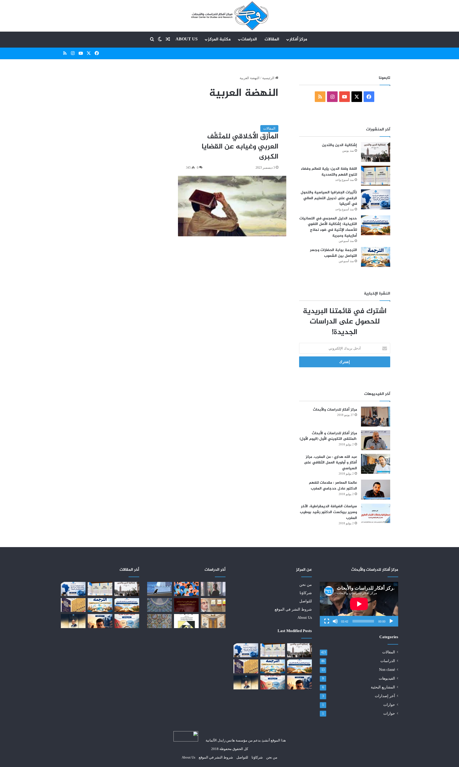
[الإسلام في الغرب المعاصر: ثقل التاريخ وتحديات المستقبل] (159, 605)
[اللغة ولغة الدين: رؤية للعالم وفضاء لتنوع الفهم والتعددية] (375, 176)
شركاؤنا (306, 593)
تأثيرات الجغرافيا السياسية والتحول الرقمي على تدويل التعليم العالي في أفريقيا (329, 198)
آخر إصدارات (385, 696)
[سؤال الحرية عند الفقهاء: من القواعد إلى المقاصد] (213, 621)
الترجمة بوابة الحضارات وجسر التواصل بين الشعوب (333, 253)
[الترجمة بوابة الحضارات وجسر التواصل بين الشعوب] (375, 257)
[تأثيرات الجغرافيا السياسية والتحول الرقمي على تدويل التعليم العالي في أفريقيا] (375, 199)
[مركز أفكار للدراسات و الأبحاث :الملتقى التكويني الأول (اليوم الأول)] (375, 440)
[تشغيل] (391, 621)
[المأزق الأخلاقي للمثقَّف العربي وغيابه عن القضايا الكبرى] (232, 206)
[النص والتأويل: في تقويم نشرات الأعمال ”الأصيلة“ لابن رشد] (213, 605)
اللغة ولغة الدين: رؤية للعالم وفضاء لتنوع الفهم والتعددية (329, 172)
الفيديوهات (387, 678)
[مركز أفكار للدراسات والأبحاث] (375, 417)
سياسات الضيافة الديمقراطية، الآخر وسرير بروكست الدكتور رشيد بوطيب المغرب (328, 512)
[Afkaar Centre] (229, 15)
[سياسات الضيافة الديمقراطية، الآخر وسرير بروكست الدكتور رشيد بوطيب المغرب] (375, 513)
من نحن (305, 585)
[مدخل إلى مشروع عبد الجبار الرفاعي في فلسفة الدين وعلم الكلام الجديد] (245, 666)
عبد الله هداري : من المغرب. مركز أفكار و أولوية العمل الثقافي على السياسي (330, 462)
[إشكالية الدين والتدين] (375, 152)
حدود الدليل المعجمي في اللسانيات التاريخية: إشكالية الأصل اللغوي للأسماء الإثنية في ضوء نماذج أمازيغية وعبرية (328, 227)
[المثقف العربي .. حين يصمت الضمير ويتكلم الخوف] (299, 682)
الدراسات (249, 39)
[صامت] (335, 621)
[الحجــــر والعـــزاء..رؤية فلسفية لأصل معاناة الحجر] (213, 589)
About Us (187, 39)
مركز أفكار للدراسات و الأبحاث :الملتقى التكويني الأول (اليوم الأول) (328, 436)
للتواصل (305, 601)
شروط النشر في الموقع (293, 609)
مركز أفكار (298, 39)
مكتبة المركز (219, 39)
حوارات (389, 705)
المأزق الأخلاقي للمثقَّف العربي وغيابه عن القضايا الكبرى (240, 147)
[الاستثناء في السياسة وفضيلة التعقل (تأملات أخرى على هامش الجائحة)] (186, 589)
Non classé (387, 670)
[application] (359, 604)
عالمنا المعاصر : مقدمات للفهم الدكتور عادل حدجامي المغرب (333, 486)
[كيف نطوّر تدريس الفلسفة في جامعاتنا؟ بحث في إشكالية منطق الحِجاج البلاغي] (186, 621)
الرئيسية (268, 78)
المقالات (272, 39)
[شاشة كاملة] (326, 621)
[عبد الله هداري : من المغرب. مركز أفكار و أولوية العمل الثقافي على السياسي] (375, 464)
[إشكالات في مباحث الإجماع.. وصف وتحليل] (159, 621)
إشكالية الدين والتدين (339, 145)
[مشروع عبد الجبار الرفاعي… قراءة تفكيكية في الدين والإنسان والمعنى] (245, 682)
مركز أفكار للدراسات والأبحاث (335, 410)
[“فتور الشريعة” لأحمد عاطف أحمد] (159, 589)
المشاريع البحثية (383, 687)
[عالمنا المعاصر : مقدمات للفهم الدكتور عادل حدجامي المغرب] (375, 490)
